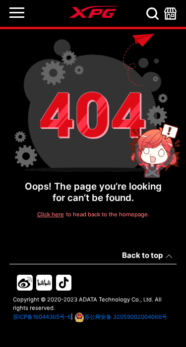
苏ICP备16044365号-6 (42, 316)
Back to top (142, 255)
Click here (50, 214)
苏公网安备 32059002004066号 (125, 316)
